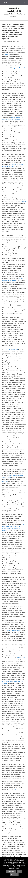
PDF (15, 789)
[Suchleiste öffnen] (25, 2)
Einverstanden (11, 871)
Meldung (7, 54)
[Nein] (26, 867)
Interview (5, 481)
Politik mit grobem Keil (11, 349)
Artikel (24, 202)
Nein (19, 871)
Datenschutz (14, 874)
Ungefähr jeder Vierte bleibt (13, 630)
